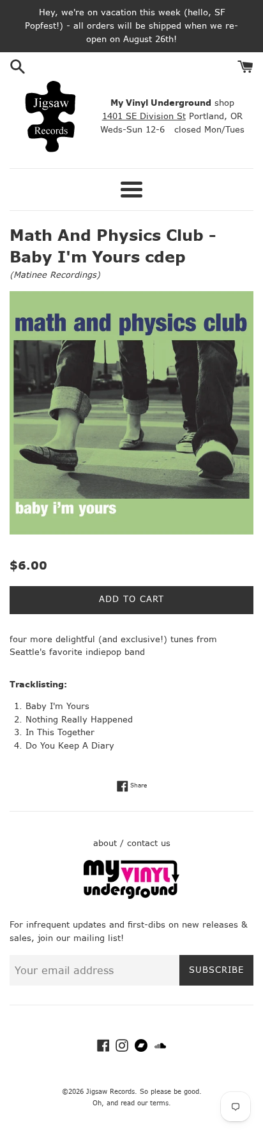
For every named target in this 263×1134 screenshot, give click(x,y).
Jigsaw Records (110, 1091)
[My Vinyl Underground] (131, 896)
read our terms (145, 1103)
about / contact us (131, 843)
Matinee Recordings (54, 274)
